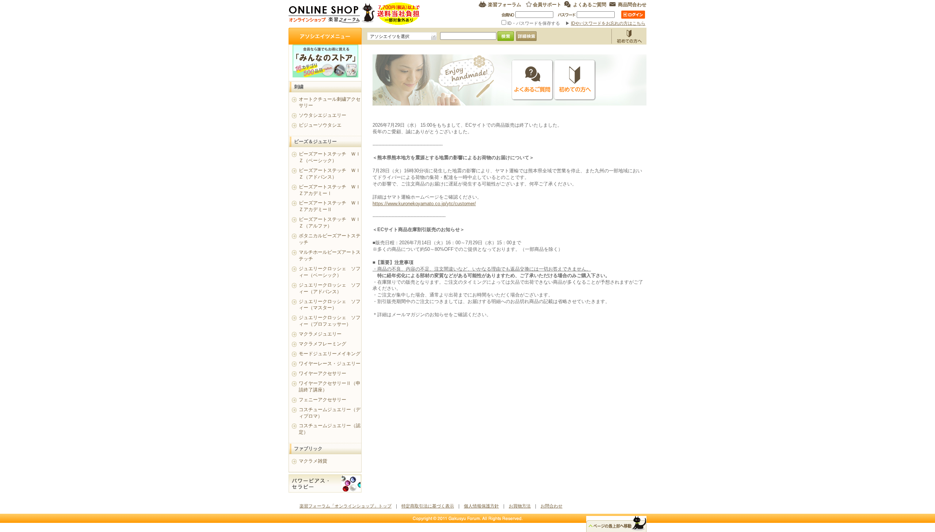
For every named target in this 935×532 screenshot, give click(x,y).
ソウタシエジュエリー (322, 115)
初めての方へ (575, 80)
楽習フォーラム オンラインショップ (354, 14)
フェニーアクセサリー (322, 399)
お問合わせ (551, 506)
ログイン (633, 15)
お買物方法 (628, 36)
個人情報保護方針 (481, 506)
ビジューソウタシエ (320, 125)
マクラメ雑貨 (313, 461)
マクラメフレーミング (322, 344)
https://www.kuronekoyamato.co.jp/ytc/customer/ (424, 203)
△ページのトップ (616, 524)
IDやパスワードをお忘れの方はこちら (608, 23)
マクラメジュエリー (320, 334)
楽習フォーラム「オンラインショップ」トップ (345, 506)
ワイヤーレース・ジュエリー (329, 363)
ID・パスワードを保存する (533, 23)
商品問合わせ (632, 4)
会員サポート (547, 4)
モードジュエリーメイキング (329, 353)
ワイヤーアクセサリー (322, 373)
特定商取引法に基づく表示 (427, 506)
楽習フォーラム (504, 4)
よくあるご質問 (589, 4)
